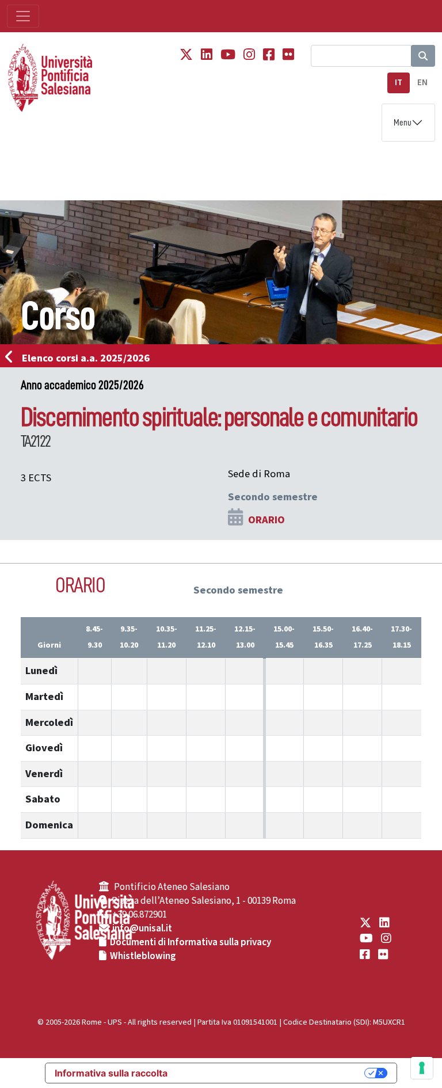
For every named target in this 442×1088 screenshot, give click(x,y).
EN (422, 83)
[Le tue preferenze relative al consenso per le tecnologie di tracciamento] (422, 1068)
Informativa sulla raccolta (111, 1073)
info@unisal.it (142, 928)
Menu (402, 122)
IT (398, 83)
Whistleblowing (143, 956)
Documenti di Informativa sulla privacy (190, 942)
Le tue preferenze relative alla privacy (271, 1073)
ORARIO (266, 519)
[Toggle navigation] (23, 16)
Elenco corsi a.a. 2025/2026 (86, 358)
